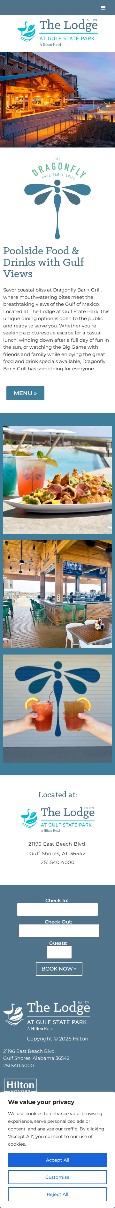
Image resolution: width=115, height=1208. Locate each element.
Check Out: (58, 921)
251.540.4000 (58, 862)
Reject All (57, 1194)
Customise (57, 1177)
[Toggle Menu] (103, 7)
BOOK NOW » (59, 969)
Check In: (56, 900)
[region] (57, 1150)
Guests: (58, 943)
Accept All (57, 1160)
